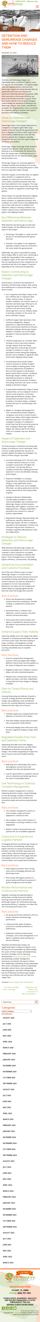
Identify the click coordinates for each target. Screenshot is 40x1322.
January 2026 (9, 1059)
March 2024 (8, 1191)
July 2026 (7, 1024)
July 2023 (7, 1239)
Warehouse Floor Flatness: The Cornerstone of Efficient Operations (29, 990)
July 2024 (7, 1167)
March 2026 (8, 1047)
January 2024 (9, 1203)
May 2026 (7, 1036)
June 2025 (7, 1101)
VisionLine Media (33, 1314)
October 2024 (9, 1149)
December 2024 (9, 1137)
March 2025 (8, 1119)
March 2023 (8, 1262)
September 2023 (10, 1227)
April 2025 (7, 1113)
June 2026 (7, 1030)
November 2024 (9, 1143)
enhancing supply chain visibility (24, 956)
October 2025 (9, 1077)
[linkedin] (10, 1308)
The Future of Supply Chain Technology (11, 988)
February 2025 (9, 1125)
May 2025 (7, 1107)
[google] (7, 1308)
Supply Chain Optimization (23, 982)
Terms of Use (25, 1311)
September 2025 (10, 1083)
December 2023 (9, 1209)
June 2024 (7, 1173)
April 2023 (7, 1256)
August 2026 (8, 1018)
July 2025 (7, 1095)
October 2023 (9, 1221)
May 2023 (7, 1250)
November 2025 (9, 1071)
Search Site (20, 1)
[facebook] (3, 1308)
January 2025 (9, 1131)
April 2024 (7, 1185)
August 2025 (8, 1089)
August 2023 (8, 1233)
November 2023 (9, 1215)
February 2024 (9, 1197)
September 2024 (10, 1155)
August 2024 (8, 1161)
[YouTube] (14, 1308)
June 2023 (7, 1245)
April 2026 (7, 1041)
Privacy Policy (34, 1311)
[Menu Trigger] (37, 6)
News (11, 982)
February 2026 (9, 1053)
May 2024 (7, 1179)
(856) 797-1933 (32, 1)
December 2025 (9, 1065)
